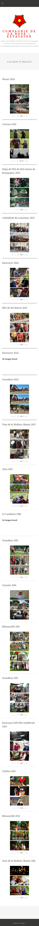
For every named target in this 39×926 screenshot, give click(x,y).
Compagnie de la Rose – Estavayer (19, 34)
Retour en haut (19, 923)
